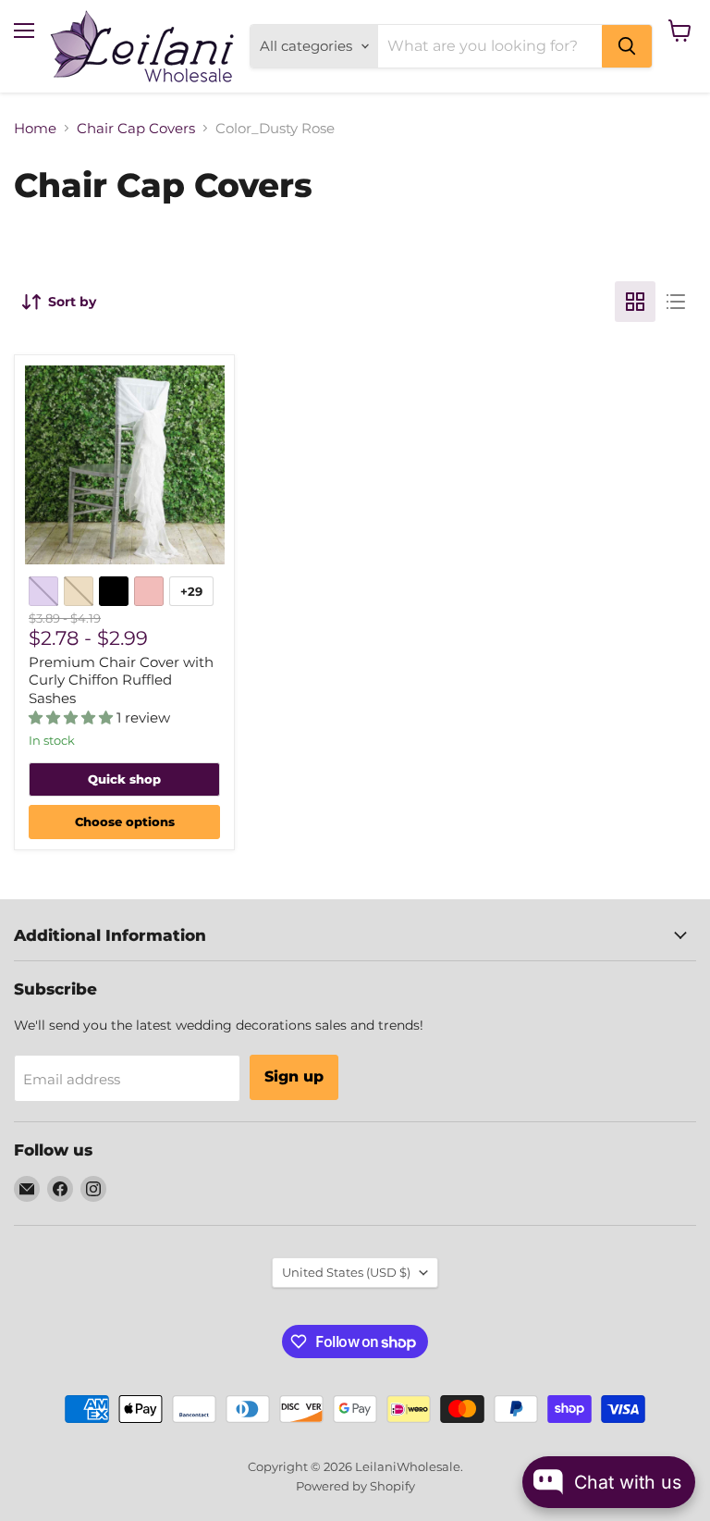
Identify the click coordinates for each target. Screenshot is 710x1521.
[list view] (675, 301)
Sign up (294, 1076)
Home (35, 128)
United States (346, 1272)
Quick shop (124, 779)
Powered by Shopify (355, 1485)
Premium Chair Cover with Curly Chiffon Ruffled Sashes (121, 680)
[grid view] (635, 301)
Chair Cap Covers (136, 128)
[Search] (627, 46)
